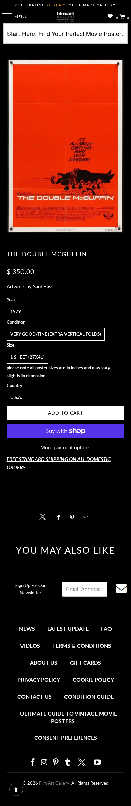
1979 (15, 311)
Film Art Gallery (54, 783)
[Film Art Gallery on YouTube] (98, 762)
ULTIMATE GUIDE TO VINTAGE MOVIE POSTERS (68, 717)
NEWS (27, 628)
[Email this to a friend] (87, 517)
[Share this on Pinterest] (73, 517)
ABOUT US (43, 662)
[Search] (65, 36)
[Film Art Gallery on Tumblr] (67, 762)
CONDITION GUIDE (89, 696)
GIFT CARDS (85, 662)
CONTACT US (34, 696)
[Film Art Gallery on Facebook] (33, 762)
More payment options (65, 447)
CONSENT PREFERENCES (65, 737)
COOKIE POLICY (93, 679)
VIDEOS (30, 645)
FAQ (106, 628)
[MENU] (3, 16)
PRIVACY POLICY (38, 679)
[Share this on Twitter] (44, 516)
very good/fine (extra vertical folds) (55, 334)
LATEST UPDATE (68, 628)
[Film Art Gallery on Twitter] (82, 762)
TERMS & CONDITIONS (81, 645)
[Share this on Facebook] (60, 517)
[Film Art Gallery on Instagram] (44, 762)
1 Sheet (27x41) (27, 357)
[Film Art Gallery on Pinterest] (56, 762)
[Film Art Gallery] (65, 16)
